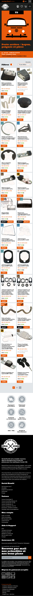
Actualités (4, 488)
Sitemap (4, 592)
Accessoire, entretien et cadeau (9, 507)
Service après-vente (7, 535)
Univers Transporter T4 (7, 504)
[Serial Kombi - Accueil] (6, 6)
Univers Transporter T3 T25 (8, 502)
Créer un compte (6, 515)
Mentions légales (6, 591)
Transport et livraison (7, 530)
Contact (4, 536)
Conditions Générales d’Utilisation (10, 586)
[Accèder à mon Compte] (17, 6)
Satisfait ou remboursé (7, 533)
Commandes (5, 522)
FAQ (3, 528)
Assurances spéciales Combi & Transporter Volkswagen (15, 543)
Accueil (6, 52)
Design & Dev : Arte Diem (8, 594)
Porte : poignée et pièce (9, 54)
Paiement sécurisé (6, 532)
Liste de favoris (5, 520)
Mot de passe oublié (7, 519)
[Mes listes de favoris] (21, 6)
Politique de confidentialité (15, 565)
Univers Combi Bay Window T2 (9, 501)
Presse (3, 493)
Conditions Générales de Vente (9, 587)
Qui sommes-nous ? (7, 486)
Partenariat (4, 491)
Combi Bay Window (14, 52)
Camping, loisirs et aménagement (10, 509)
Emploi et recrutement (7, 489)
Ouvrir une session (6, 517)
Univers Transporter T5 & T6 (9, 506)
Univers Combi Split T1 (7, 499)
